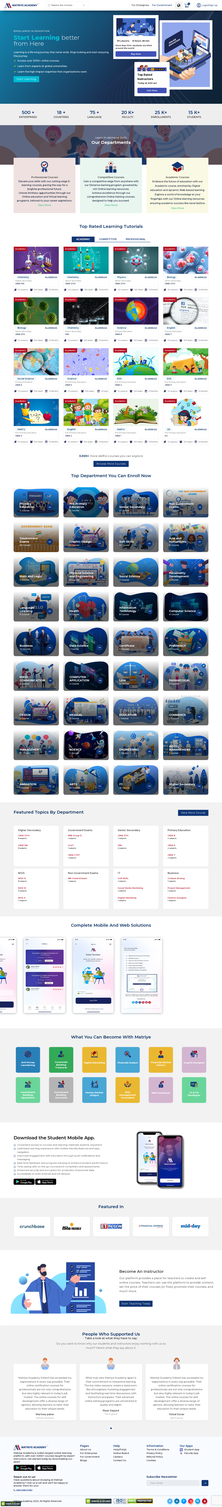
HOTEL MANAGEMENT (179, 748)
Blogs (83, 1460)
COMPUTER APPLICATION (79, 679)
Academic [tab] (83, 239)
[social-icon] (169, 1501)
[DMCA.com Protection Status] (140, 1501)
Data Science (78, 645)
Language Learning (27, 609)
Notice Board (121, 1453)
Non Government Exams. (181, 505)
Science (121, 327)
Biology (171, 277)
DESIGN (25, 715)
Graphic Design (80, 541)
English (171, 327)
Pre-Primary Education (78, 505)
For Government (162, 5)
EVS (119, 378)
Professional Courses (44, 177)
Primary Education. (27, 505)
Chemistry (23, 277)
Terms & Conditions (157, 1449)
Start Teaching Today (136, 1303)
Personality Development (179, 575)
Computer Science (182, 611)
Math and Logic (31, 576)
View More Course (193, 812)
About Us (85, 1449)
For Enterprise (140, 5)
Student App (191, 1449)
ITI (121, 784)
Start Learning (26, 79)
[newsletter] (205, 1483)
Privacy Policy (154, 1453)
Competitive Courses (111, 177)
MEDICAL (76, 715)
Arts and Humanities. (178, 540)
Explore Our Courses (62, 5)
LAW (122, 680)
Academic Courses (177, 177)
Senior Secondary (132, 507)
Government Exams (29, 540)
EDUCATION (128, 715)
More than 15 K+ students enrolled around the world (134, 46)
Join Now (152, 90)
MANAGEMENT (30, 749)
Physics (121, 277)
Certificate (127, 645)
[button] (111, 1428)
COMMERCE (177, 715)
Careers (118, 1456)
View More (44, 205)
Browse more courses (111, 463)
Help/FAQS (119, 1449)
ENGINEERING (129, 749)
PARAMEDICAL (179, 680)
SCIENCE (75, 749)
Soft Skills (126, 541)
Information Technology (127, 609)
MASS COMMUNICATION (32, 679)
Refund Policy (154, 1456)
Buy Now (136, 54)
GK (168, 429)
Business (26, 645)
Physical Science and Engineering (81, 575)
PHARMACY (177, 645)
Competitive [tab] (108, 239)
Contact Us (119, 1460)
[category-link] (50, 507)
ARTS (73, 784)
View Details (36, 290)
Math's (21, 429)
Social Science (26, 378)
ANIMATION (28, 784)
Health (74, 611)
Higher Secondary (182, 784)
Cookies (151, 1460)
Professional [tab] (136, 239)
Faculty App (191, 1453)
